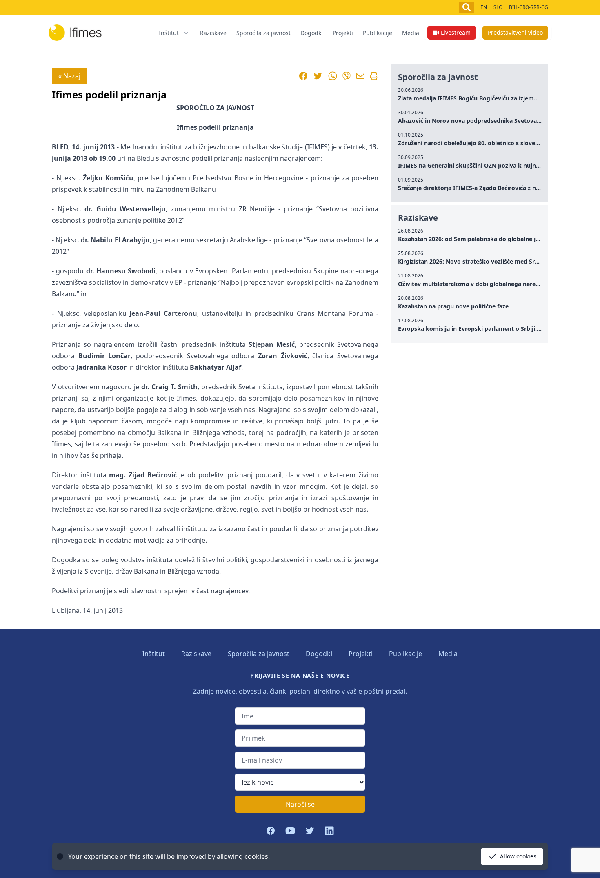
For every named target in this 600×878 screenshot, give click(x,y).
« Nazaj (69, 75)
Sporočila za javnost (263, 33)
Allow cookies (518, 856)
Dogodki (311, 33)
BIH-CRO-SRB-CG (528, 7)
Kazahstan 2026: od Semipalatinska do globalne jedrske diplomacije (493, 239)
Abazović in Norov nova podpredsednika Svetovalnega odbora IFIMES (496, 120)
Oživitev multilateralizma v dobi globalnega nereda (470, 284)
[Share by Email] (360, 76)
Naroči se (300, 804)
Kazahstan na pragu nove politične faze (453, 306)
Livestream (456, 32)
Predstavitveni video (515, 32)
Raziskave (213, 33)
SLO (497, 7)
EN (483, 7)
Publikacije (377, 33)
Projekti (343, 33)
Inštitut (153, 653)
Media (410, 33)
